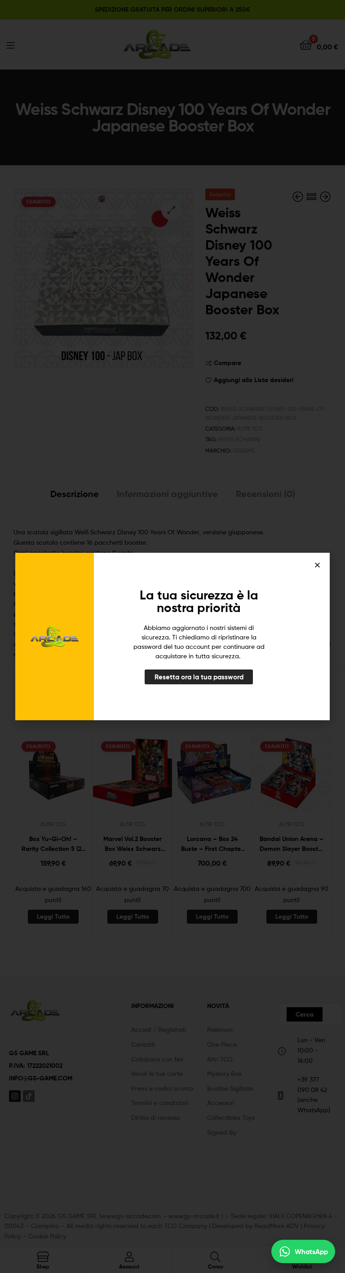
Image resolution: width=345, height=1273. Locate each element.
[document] (172, 636)
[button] (317, 565)
